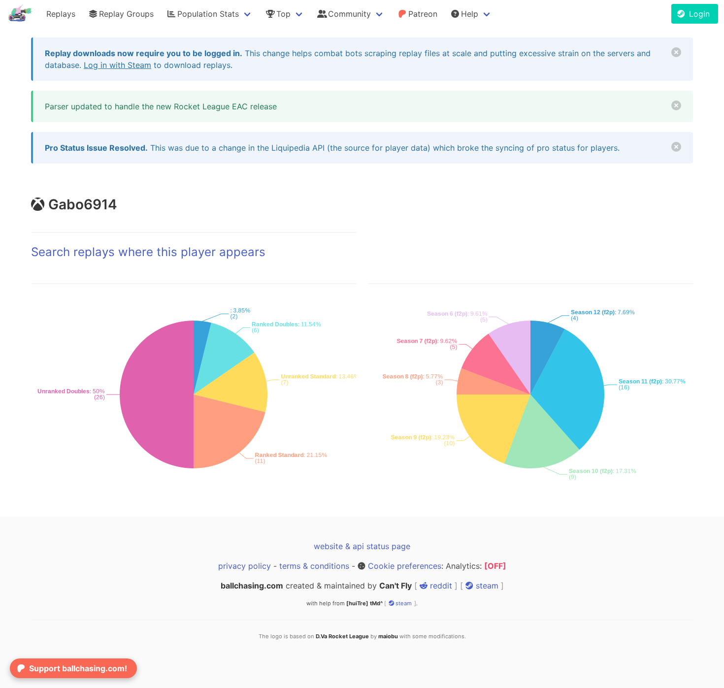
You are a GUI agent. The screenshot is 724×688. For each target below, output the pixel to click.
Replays (60, 14)
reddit (440, 585)
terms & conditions (314, 566)
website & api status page (362, 546)
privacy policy (244, 566)
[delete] (676, 52)
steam (485, 585)
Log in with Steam (117, 65)
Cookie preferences (404, 566)
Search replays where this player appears (148, 252)
